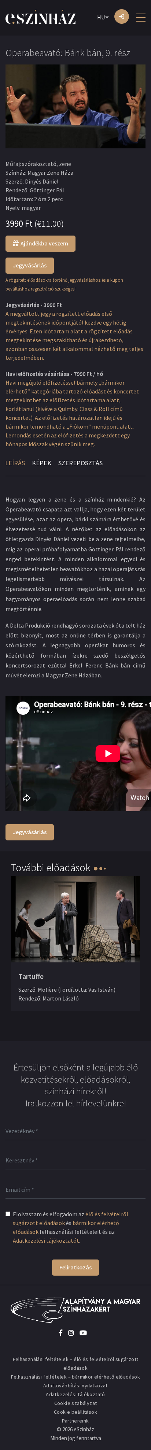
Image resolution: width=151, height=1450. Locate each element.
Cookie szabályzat (75, 1403)
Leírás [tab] (15, 463)
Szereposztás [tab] (80, 463)
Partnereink (75, 1420)
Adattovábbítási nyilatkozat (75, 1385)
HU (101, 17)
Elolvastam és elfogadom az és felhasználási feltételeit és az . (70, 1227)
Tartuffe (31, 976)
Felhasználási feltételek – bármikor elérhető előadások (75, 1376)
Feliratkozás (75, 1267)
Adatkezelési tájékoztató (75, 1394)
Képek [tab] (41, 463)
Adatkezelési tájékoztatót (46, 1240)
